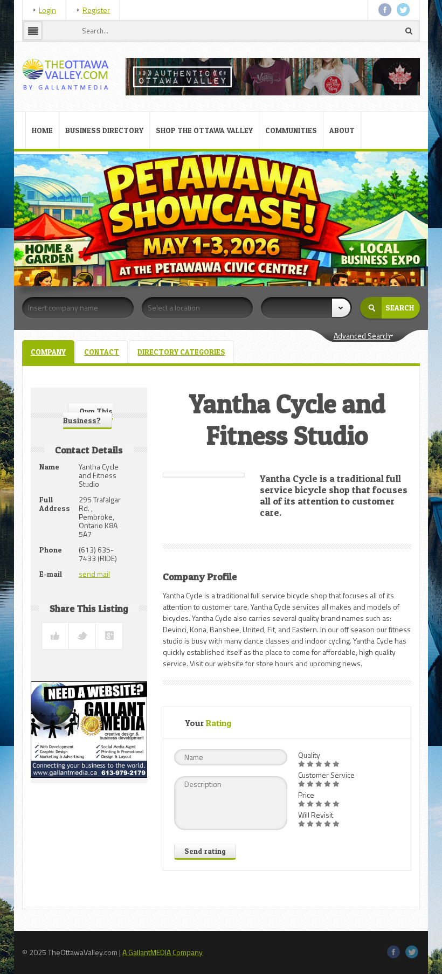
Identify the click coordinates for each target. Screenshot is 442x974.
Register (96, 10)
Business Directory (104, 130)
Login (47, 10)
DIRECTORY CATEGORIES (181, 351)
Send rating (205, 850)
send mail (94, 573)
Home (42, 130)
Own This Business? (88, 415)
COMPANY (48, 351)
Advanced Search (362, 335)
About (342, 130)
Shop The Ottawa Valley (204, 130)
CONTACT (101, 351)
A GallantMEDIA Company (162, 952)
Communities (291, 130)
